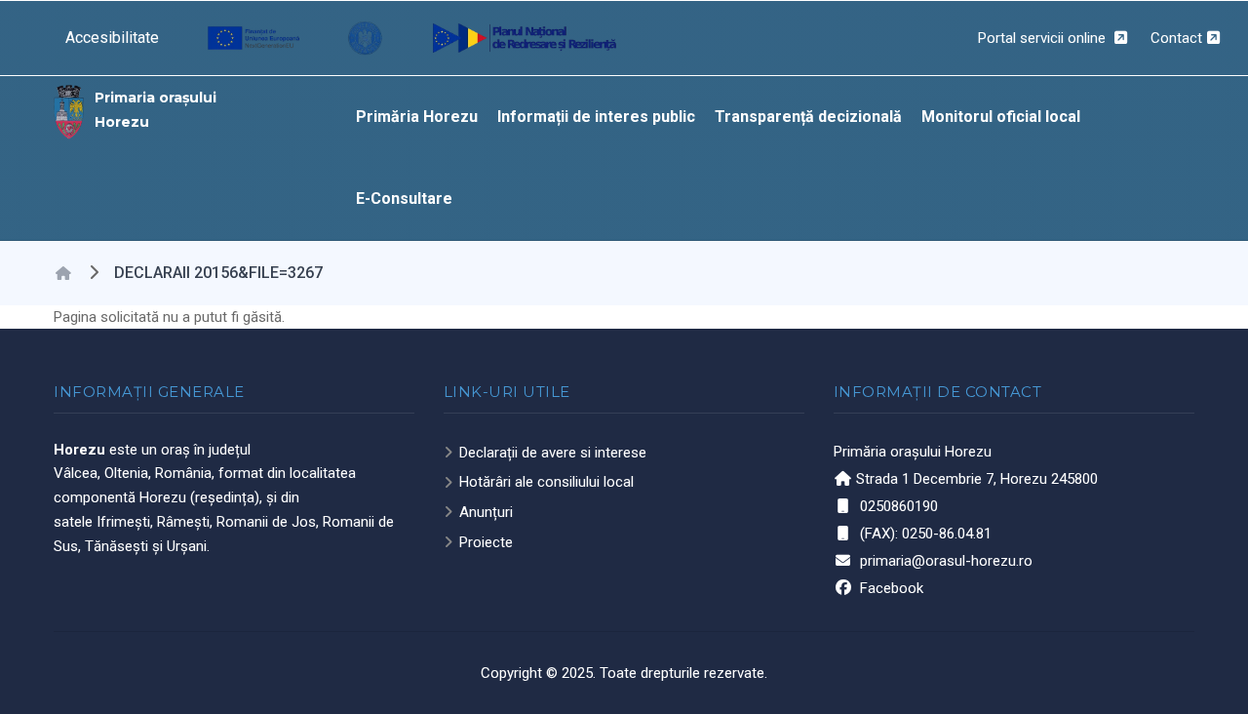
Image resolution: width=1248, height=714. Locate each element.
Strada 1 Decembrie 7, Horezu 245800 (977, 479)
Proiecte (486, 542)
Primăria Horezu (417, 116)
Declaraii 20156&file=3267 (218, 272)
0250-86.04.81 (947, 533)
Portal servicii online (1044, 38)
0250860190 (899, 506)
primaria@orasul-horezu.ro (946, 561)
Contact (1176, 38)
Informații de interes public (596, 116)
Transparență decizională (808, 116)
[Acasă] (69, 110)
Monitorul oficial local (1000, 116)
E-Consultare (404, 198)
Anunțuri (486, 512)
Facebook (891, 588)
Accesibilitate (112, 37)
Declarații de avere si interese (552, 452)
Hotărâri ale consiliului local (546, 482)
